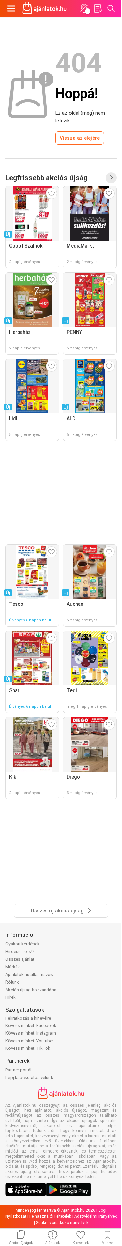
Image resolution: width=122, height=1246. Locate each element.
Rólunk (12, 982)
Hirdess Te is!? (20, 951)
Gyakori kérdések (22, 943)
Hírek (10, 997)
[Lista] (97, 8)
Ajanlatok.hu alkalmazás (29, 974)
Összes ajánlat (19, 959)
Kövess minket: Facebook (30, 1025)
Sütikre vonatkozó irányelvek (62, 1222)
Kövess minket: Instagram (30, 1033)
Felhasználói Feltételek (50, 1216)
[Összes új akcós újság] (111, 177)
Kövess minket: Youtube (29, 1040)
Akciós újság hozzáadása (30, 989)
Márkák (12, 966)
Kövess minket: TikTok (27, 1048)
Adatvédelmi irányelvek (95, 1216)
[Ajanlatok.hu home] (44, 8)
